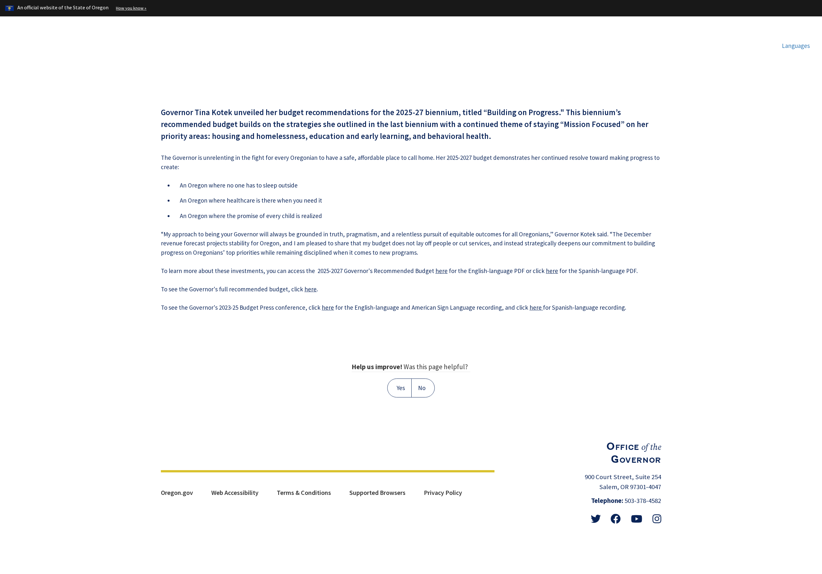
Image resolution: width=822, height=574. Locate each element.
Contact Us (738, 44)
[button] (792, 46)
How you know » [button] (131, 8)
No (421, 388)
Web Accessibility (234, 492)
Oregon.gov (177, 492)
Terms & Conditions (304, 492)
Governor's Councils (563, 44)
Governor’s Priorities (474, 44)
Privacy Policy (443, 492)
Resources (636, 44)
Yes (401, 388)
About (686, 44)
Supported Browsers (377, 492)
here (441, 271)
